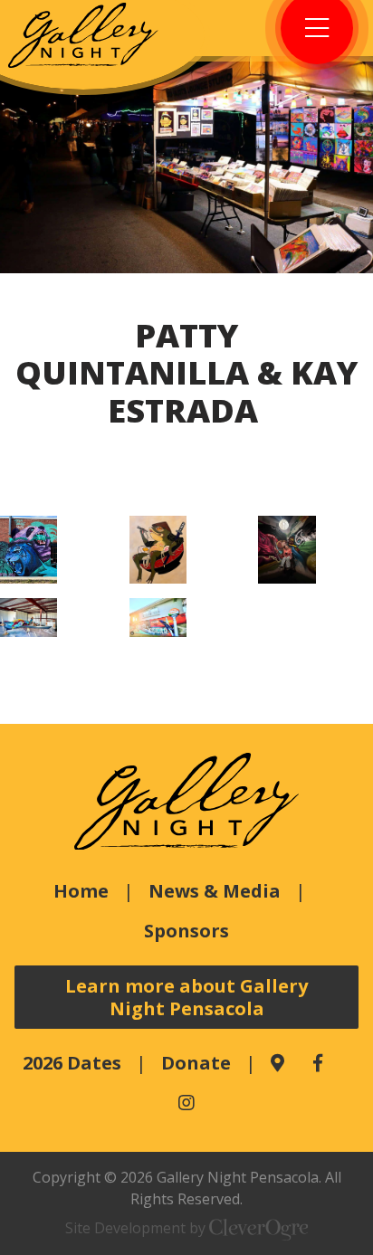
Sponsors (186, 930)
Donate (196, 1063)
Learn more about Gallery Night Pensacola (186, 997)
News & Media (214, 891)
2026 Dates (72, 1063)
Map (277, 1063)
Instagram (186, 1103)
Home (81, 891)
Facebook (317, 1063)
